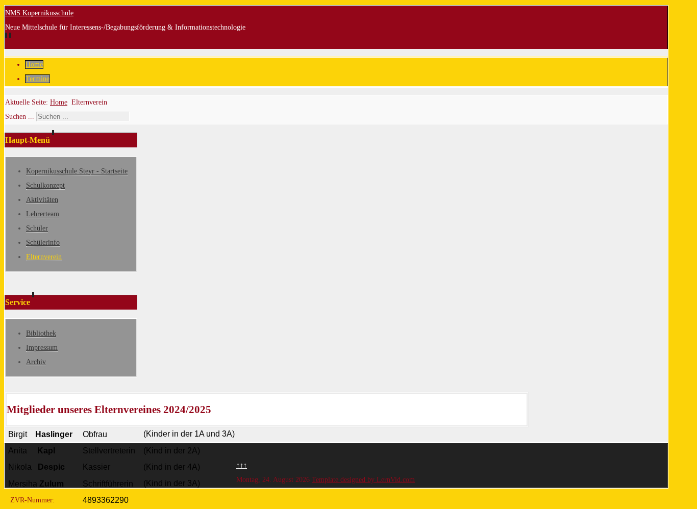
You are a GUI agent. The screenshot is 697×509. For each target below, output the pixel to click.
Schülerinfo (43, 242)
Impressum (42, 347)
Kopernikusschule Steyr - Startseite (77, 171)
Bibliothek (41, 333)
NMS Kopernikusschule (39, 13)
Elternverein (44, 257)
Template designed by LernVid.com (363, 479)
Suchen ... (19, 116)
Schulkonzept (45, 185)
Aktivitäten (42, 199)
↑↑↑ (241, 465)
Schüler (37, 228)
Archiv (36, 362)
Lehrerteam (42, 214)
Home (34, 64)
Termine (37, 79)
